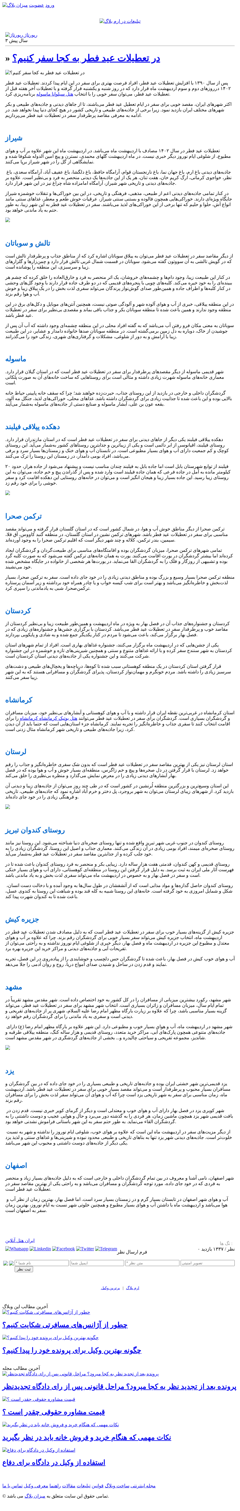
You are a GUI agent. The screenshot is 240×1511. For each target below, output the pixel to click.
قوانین (98, 1485)
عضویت (36, 5)
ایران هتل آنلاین (20, 1240)
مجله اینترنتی (143, 1485)
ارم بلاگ (132, 1288)
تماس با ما (12, 1485)
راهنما (55, 1485)
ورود (49, 5)
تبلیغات (83, 1485)
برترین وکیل (110, 1288)
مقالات (69, 1485)
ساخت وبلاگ (117, 1485)
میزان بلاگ (35, 1495)
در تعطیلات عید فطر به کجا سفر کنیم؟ (86, 58)
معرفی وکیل (36, 1485)
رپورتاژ (30, 34)
